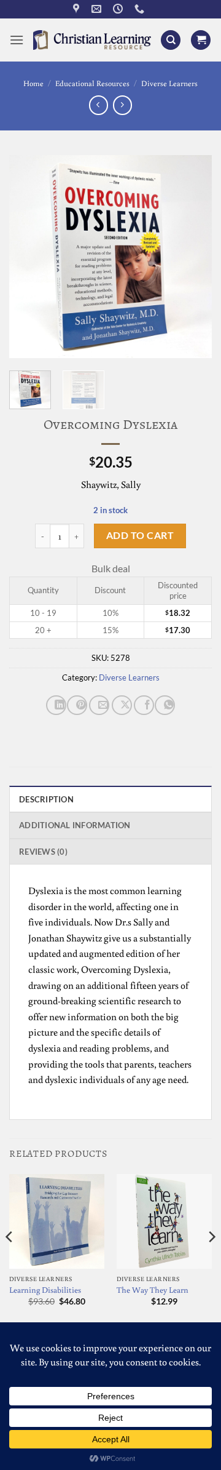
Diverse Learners (169, 83)
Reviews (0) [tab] (43, 852)
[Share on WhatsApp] (165, 705)
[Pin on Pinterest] (77, 705)
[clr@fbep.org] (97, 9)
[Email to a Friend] (99, 705)
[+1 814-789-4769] (140, 9)
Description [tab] (46, 799)
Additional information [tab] (75, 825)
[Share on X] (122, 705)
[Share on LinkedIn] (56, 705)
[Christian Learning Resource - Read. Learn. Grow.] (92, 40)
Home (33, 83)
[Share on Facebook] (144, 705)
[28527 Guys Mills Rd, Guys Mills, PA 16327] (77, 9)
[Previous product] (122, 104)
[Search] (170, 40)
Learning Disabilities (45, 1290)
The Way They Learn (152, 1290)
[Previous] (29, 256)
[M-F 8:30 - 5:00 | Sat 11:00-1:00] (119, 9)
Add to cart (140, 535)
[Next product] (98, 104)
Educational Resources (92, 83)
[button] (16, 40)
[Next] (192, 256)
